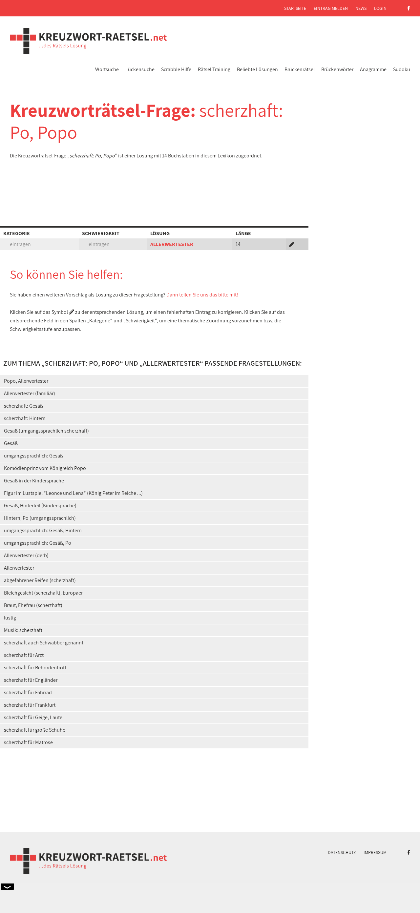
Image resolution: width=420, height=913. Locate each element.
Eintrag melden (331, 8)
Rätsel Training (214, 69)
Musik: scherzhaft (23, 630)
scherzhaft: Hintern (25, 418)
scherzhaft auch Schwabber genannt (43, 642)
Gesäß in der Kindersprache (34, 480)
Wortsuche (107, 69)
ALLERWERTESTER (171, 244)
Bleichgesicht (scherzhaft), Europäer (43, 592)
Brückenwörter (337, 69)
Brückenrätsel (299, 69)
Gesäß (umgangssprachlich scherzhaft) (46, 430)
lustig (10, 617)
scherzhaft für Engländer (30, 680)
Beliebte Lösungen (257, 69)
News (361, 8)
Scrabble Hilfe (176, 69)
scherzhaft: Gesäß (23, 405)
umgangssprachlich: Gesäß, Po (37, 542)
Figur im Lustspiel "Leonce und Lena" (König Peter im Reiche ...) (73, 493)
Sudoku (401, 69)
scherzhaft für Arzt (24, 655)
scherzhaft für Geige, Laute (33, 717)
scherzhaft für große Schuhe (34, 729)
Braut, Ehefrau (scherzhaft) (33, 605)
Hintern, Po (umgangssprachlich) (40, 518)
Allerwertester (19, 567)
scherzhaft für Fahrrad (28, 692)
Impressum (375, 852)
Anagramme (373, 69)
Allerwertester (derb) (26, 555)
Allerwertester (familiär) (29, 393)
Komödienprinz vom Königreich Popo (45, 468)
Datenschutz (342, 852)
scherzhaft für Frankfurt (29, 704)
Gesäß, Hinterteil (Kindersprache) (40, 505)
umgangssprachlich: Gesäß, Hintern (43, 530)
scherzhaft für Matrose (28, 742)
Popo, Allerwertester (26, 380)
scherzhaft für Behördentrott (35, 667)
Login (380, 8)
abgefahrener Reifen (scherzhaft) (40, 580)
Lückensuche (140, 69)
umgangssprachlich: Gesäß (33, 455)
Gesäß (11, 443)
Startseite (295, 8)
